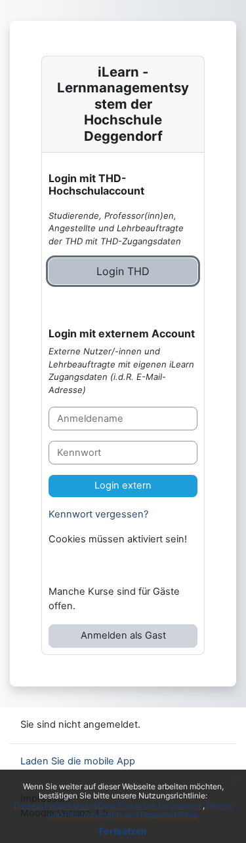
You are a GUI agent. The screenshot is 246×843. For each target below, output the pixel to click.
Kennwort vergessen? (98, 514)
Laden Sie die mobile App (77, 761)
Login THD (123, 271)
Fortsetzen (123, 830)
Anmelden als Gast (123, 635)
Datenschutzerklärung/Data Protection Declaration (108, 805)
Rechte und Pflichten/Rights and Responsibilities (141, 809)
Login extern (123, 485)
